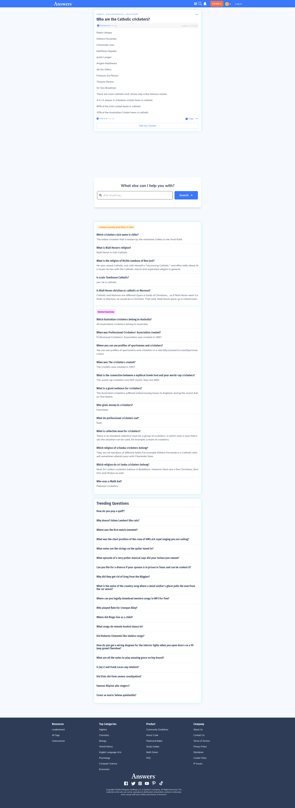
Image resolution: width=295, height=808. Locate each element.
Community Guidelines (157, 729)
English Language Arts (110, 752)
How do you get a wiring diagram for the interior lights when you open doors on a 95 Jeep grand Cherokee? (145, 647)
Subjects (100, 14)
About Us (198, 729)
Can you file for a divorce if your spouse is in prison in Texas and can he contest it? (143, 567)
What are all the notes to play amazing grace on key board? (130, 657)
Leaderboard (58, 729)
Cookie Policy (199, 758)
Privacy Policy (200, 746)
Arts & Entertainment (115, 14)
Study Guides (152, 746)
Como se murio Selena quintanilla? (116, 695)
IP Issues (197, 763)
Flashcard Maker (154, 741)
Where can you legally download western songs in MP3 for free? (132, 598)
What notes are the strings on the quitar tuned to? (124, 548)
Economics (104, 769)
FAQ (148, 758)
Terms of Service (201, 741)
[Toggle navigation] (195, 3)
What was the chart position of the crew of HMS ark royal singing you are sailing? (142, 539)
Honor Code (152, 735)
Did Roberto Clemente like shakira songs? (120, 636)
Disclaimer (198, 752)
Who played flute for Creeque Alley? (116, 608)
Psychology (104, 758)
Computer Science (108, 763)
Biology (102, 741)
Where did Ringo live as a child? (114, 617)
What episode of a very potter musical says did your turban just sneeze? (137, 558)
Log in (238, 3)
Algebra (103, 729)
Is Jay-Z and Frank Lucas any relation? (117, 667)
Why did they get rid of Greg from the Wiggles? (123, 576)
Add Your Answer (147, 125)
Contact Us (199, 735)
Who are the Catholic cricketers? (123, 19)
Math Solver (152, 752)
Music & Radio (132, 14)
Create (215, 3)
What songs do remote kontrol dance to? (119, 626)
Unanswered (58, 741)
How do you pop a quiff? (110, 511)
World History (106, 746)
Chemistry (104, 735)
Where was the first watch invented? (117, 530)
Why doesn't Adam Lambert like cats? (117, 520)
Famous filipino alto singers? (113, 686)
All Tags (56, 735)
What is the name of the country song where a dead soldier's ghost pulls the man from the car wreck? (145, 587)
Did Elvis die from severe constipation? (118, 676)
